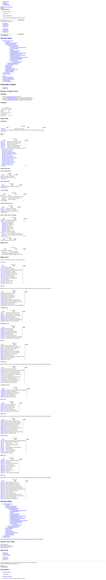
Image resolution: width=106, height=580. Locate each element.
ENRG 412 (3, 429)
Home (4, 75)
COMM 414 (3, 394)
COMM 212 (3, 211)
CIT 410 (2, 377)
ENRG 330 (3, 426)
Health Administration (14, 51)
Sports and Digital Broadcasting (16, 58)
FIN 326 (2, 443)
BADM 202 (3, 220)
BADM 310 (3, 328)
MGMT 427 (3, 319)
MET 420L (3, 493)
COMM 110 (3, 186)
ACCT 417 (3, 276)
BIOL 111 (4, 233)
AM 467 (2, 314)
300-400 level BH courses (7, 155)
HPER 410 (3, 471)
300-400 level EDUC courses (7, 159)
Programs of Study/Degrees (8, 78)
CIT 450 (2, 379)
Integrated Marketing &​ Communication (18, 52)
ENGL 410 (3, 396)
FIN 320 (2, 442)
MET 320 (2, 482)
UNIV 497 (3, 146)
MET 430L (3, 495)
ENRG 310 (3, 422)
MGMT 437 (3, 320)
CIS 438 (2, 368)
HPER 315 (3, 464)
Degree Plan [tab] (5, 87)
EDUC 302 (3, 408)
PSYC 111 (3, 209)
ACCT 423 (3, 277)
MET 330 (2, 485)
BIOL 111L (4, 234)
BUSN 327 (3, 335)
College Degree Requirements (11, 42)
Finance (11, 49)
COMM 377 (3, 392)
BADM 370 (3, 331)
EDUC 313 (3, 409)
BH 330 (2, 351)
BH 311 (2, 347)
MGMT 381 (3, 318)
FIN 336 (2, 444)
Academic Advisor (11, 99)
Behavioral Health (13, 46)
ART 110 (4, 198)
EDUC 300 (3, 404)
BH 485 (2, 359)
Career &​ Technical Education (14, 62)
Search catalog (3, 19)
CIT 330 (2, 372)
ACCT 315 (3, 268)
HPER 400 (3, 467)
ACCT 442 (3, 282)
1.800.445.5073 (10, 546)
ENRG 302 (3, 420)
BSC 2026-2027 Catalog (8, 77)
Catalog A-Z (5, 557)
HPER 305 (3, 461)
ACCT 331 (3, 271)
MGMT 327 (3, 315)
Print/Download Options (5, 9)
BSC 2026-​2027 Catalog (8, 40)
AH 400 (2, 298)
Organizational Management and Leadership (18, 57)
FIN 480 (2, 448)
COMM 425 (3, 395)
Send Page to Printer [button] (7, 11)
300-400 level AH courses (7, 151)
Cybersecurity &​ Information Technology (18, 47)
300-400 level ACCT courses (7, 149)
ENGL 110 (3, 176)
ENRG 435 (3, 433)
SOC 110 (2, 208)
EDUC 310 (3, 407)
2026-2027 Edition (6, 38)
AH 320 (2, 294)
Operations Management (15, 56)
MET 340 (2, 487)
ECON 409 (3, 440)
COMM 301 (3, 390)
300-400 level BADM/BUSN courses (9, 153)
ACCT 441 (3, 280)
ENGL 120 (3, 177)
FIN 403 (2, 447)
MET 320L (3, 483)
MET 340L (3, 489)
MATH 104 (4, 224)
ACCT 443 (3, 283)
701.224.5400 (3, 546)
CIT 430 (2, 378)
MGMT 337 (3, 316)
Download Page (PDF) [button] (7, 15)
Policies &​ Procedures (9, 71)
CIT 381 (2, 375)
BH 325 (2, 349)
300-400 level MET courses (7, 164)
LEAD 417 (3, 452)
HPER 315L (3, 465)
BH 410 (2, 352)
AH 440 (2, 305)
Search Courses (8, 66)
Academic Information (9, 68)
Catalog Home (6, 3)
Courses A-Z (5, 26)
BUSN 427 (3, 336)
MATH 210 (4, 230)
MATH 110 (4, 226)
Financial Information (9, 70)
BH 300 (2, 345)
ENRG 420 (3, 430)
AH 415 (2, 299)
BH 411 (2, 353)
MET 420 (2, 491)
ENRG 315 (3, 423)
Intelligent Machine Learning (16, 54)
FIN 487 (2, 450)
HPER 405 (3, 468)
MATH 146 (4, 228)
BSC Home (5, 23)
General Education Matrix (12, 97)
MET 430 (2, 494)
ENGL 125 (3, 141)
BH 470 (2, 356)
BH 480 (2, 357)
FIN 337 (2, 446)
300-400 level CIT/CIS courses (8, 156)
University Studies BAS (17, 61)
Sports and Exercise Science (15, 59)
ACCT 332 (3, 272)
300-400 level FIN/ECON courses (8, 161)
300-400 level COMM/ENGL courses (9, 157)
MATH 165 (4, 229)
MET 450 (2, 497)
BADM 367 (3, 329)
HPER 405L (3, 469)
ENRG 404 (3, 427)
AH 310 (2, 293)
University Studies (13, 60)
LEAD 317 (3, 451)
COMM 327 (3, 144)
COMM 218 (3, 128)
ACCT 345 (3, 273)
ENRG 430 (3, 431)
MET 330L (3, 486)
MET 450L (3, 498)
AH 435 (2, 303)
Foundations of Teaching (15, 50)
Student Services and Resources (11, 69)
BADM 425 (3, 334)
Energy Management (14, 48)
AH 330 (2, 295)
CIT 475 (2, 382)
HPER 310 (3, 463)
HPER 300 (3, 460)
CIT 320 (2, 371)
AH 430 (2, 302)
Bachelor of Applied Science (13, 45)
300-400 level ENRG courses (7, 160)
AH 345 (2, 297)
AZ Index (5, 2)
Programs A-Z (5, 25)
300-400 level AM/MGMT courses (8, 152)
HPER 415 (3, 472)
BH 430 (2, 355)
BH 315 (2, 348)
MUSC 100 (4, 199)
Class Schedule (8, 67)
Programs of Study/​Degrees (10, 44)
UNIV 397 (3, 145)
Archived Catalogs (6, 73)
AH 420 (2, 301)
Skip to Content (6, 1)
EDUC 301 (3, 405)
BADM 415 (3, 332)
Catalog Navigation (4, 35)
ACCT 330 (3, 269)
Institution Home (6, 4)
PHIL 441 (3, 142)
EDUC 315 (3, 411)
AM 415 (2, 312)
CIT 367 (2, 374)
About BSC (7, 41)
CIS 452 (2, 370)
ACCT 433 (3, 279)
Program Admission (11, 96)
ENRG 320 (3, 424)
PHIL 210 (3, 195)
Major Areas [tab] (5, 88)
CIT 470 (2, 381)
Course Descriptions (9, 65)
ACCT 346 (3, 275)
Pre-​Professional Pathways (13, 63)
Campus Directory (6, 72)
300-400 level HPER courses (7, 163)
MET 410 (2, 490)
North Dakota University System (12, 563)
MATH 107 (4, 225)
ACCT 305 (3, 267)
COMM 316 (3, 391)
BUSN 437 (3, 338)
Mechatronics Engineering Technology (17, 55)
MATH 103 (4, 222)
